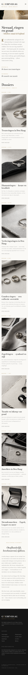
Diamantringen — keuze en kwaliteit (14, 187)
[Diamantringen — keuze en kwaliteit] (14, 165)
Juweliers (17, 639)
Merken (16, 641)
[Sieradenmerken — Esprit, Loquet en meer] (14, 502)
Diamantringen (18, 634)
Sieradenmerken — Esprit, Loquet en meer (14, 523)
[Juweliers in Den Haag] (14, 449)
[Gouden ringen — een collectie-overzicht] (14, 276)
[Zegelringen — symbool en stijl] (14, 334)
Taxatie (3, 641)
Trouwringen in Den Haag (14, 130)
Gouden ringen (18, 636)
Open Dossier (5, 142)
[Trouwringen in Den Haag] (14, 110)
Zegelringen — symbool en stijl (14, 355)
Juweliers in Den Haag (12, 469)
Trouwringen (4, 634)
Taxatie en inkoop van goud (12, 413)
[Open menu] (25, 4)
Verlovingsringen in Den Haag (13, 242)
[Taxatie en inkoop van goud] (14, 391)
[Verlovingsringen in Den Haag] (14, 221)
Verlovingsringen (5, 636)
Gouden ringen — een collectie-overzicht (11, 298)
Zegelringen (4, 639)
